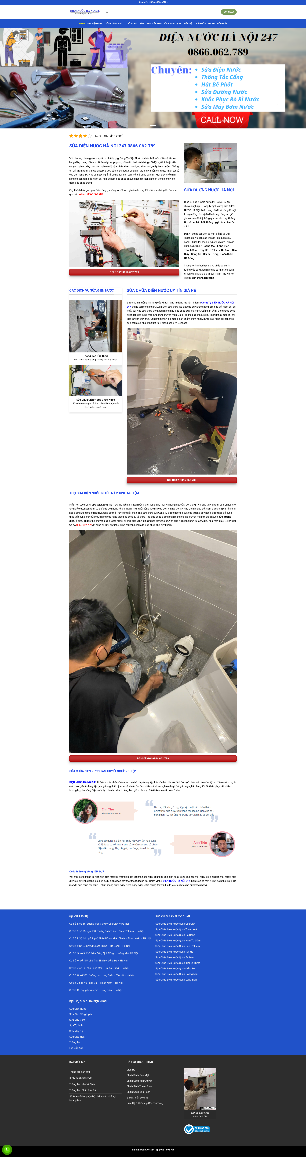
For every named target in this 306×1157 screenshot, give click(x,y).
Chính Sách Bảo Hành (138, 1086)
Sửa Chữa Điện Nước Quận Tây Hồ (174, 946)
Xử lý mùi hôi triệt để (80, 1072)
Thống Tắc (75, 1037)
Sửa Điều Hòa (76, 1031)
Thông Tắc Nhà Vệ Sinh (82, 1078)
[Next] (231, 158)
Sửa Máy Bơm (77, 1014)
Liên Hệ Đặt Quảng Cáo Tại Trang (145, 1097)
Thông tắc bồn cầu (79, 1066)
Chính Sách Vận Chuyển (139, 1075)
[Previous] (189, 158)
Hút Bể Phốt (76, 1042)
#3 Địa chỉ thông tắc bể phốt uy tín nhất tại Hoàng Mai (92, 1093)
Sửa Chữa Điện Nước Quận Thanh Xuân (176, 924)
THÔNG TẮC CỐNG (135, 23)
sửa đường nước (114, 23)
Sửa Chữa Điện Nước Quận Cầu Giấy (175, 918)
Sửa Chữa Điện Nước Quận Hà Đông (175, 929)
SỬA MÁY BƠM (154, 23)
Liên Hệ (131, 1064)
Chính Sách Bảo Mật (138, 1069)
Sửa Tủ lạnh (76, 1020)
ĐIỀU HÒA (201, 23)
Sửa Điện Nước (77, 1003)
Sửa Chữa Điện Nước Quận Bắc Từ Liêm (177, 940)
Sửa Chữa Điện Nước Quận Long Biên (176, 974)
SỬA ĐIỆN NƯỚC (95, 23)
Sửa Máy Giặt (76, 1025)
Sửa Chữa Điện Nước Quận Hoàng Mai (176, 968)
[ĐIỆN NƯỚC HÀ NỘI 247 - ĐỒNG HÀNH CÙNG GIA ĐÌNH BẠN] (85, 12)
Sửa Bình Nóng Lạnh (80, 1009)
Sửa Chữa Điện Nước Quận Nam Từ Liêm (177, 935)
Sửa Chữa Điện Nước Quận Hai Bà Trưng (177, 957)
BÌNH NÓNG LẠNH (173, 23)
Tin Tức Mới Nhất (217, 23)
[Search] (107, 12)
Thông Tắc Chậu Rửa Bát (83, 1085)
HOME (82, 23)
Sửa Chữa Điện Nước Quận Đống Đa (175, 963)
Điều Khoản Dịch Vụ (138, 1092)
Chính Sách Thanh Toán (139, 1081)
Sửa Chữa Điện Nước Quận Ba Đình (174, 952)
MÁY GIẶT (189, 23)
